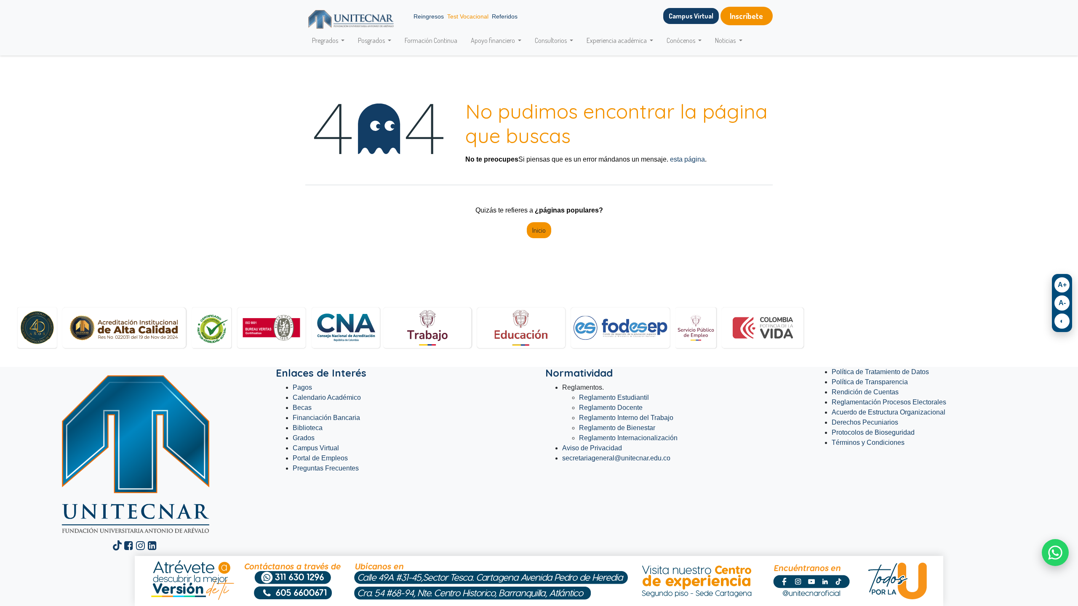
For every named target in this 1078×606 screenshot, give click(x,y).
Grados (304, 437)
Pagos (302, 387)
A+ (1062, 284)
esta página (687, 159)
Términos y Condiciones (868, 442)
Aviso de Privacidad (592, 448)
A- (1062, 302)
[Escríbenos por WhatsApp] (1055, 552)
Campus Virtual (316, 448)
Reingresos (429, 16)
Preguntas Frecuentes (326, 468)
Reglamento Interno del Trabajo (626, 417)
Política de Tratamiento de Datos (880, 371)
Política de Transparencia (870, 381)
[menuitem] (431, 40)
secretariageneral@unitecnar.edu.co (617, 458)
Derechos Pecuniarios (865, 422)
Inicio (539, 230)
